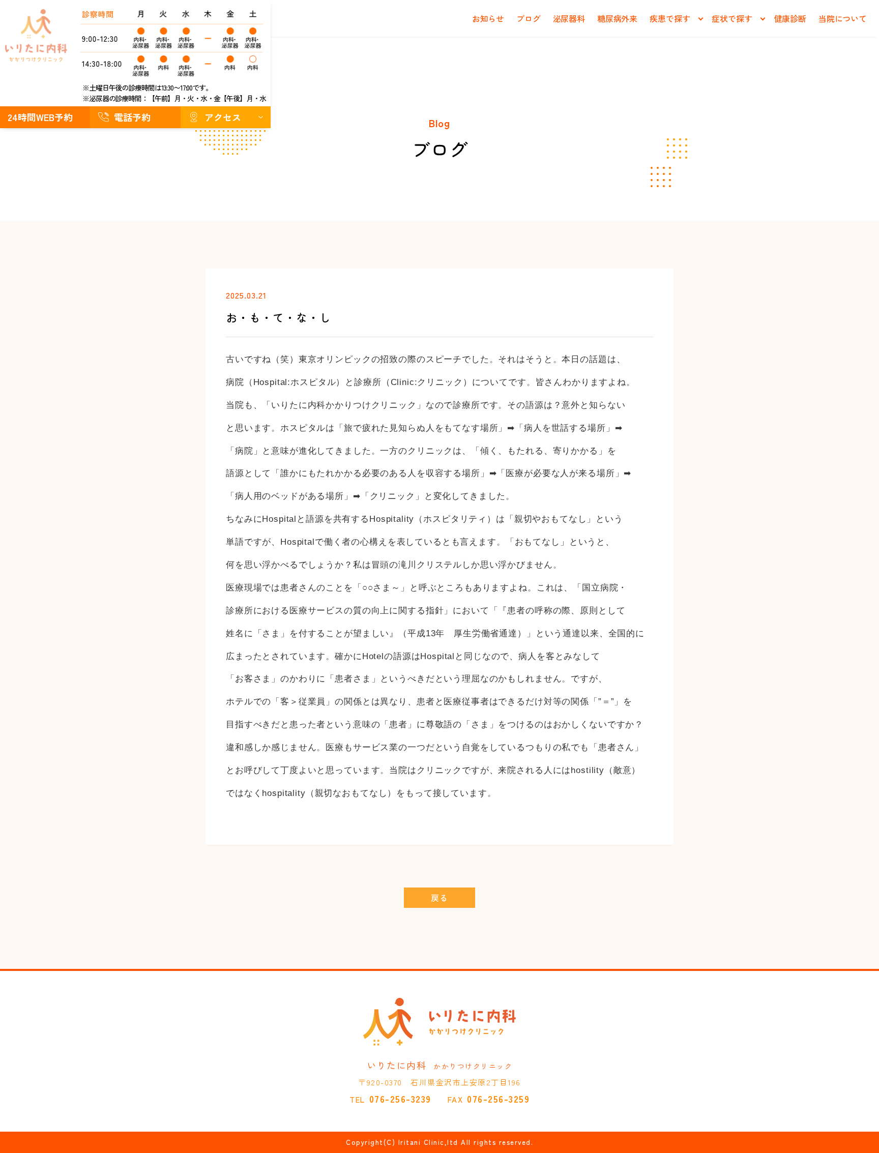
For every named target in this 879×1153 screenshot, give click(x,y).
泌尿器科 (569, 18)
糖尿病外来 (617, 18)
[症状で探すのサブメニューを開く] (763, 19)
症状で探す (732, 18)
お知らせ (488, 18)
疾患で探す (670, 18)
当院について (842, 18)
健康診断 (790, 18)
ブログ (528, 18)
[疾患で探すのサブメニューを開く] (700, 19)
